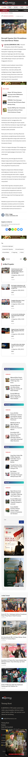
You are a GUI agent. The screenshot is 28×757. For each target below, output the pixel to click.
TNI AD (22, 252)
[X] (9, 229)
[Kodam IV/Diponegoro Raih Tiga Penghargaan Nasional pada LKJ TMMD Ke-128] (14, 675)
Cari (5, 519)
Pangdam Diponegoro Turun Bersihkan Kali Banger (17, 301)
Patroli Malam (5, 252)
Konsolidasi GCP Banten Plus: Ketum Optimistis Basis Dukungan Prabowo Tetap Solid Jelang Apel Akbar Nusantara (13, 661)
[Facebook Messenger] (21, 229)
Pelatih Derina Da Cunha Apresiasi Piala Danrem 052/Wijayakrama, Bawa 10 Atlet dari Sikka (17, 271)
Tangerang (14, 252)
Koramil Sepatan (19, 249)
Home (2, 13)
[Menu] (25, 3)
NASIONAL (16, 7)
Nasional (6, 13)
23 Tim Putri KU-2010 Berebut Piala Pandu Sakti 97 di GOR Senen (18, 316)
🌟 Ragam (3, 745)
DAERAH (21, 7)
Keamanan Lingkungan (7, 246)
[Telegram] (18, 229)
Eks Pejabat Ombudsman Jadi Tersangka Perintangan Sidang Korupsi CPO (18, 287)
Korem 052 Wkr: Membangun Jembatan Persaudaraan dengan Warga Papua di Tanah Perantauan (14, 615)
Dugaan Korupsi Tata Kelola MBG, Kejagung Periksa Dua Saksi (17, 331)
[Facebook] (6, 229)
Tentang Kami (5, 723)
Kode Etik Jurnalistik (7, 727)
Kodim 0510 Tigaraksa (7, 249)
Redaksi (3, 725)
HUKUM (9, 7)
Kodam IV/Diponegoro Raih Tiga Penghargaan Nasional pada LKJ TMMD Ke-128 (12, 685)
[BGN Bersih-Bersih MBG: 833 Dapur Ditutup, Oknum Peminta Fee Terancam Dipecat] (14, 628)
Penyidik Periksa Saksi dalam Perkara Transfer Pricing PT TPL (18, 346)
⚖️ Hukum (3, 738)
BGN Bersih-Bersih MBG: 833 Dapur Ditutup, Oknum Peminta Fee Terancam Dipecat (13, 637)
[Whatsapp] (12, 229)
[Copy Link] (15, 229)
